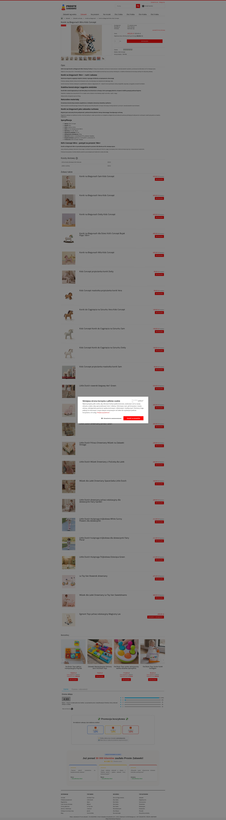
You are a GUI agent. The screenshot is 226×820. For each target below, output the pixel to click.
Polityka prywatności (103, 412)
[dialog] (113, 410)
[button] (112, 418)
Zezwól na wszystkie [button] (133, 418)
